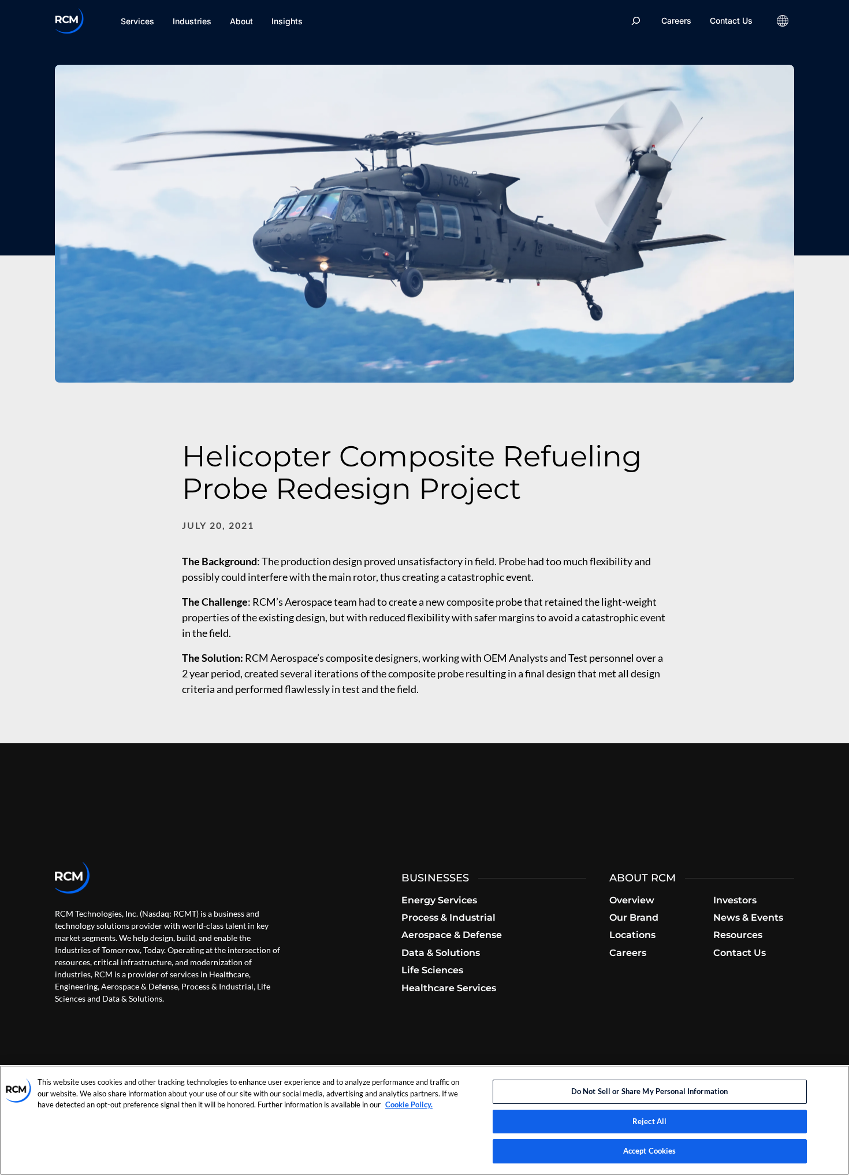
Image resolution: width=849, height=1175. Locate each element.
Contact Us (731, 20)
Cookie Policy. (409, 1104)
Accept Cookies (649, 1150)
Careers (676, 20)
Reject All (649, 1121)
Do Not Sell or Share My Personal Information (649, 1091)
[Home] (69, 20)
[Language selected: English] (782, 20)
